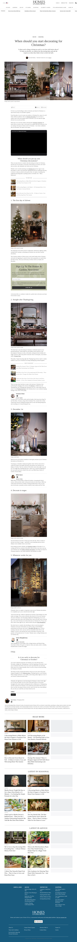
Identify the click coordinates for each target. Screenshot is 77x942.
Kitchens (28, 7)
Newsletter (44, 107)
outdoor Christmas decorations (28, 549)
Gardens (15, 7)
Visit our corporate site (61, 917)
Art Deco (13, 694)
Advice (50, 57)
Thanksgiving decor (21, 388)
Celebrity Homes (45, 7)
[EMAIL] (12, 702)
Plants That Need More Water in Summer (48, 10)
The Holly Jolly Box (33, 628)
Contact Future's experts (29, 927)
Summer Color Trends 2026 (65, 10)
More (70, 7)
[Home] (4, 7)
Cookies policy (43, 930)
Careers (57, 930)
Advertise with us (44, 927)
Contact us (57, 927)
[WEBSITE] (17, 396)
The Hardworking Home (59, 7)
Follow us (38, 107)
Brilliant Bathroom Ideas (45, 896)
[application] (29, 143)
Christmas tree (31, 168)
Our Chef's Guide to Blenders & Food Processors (59, 901)
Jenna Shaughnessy (41, 622)
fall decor (32, 385)
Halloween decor (26, 673)
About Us (11, 927)
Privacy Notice (40, 282)
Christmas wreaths (32, 546)
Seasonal (41, 36)
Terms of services (23, 282)
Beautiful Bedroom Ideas (45, 892)
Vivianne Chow (17, 356)
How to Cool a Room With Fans (14, 10)
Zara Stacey (33, 57)
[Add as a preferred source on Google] (38, 921)
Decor (21, 7)
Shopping (35, 7)
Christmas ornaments (37, 122)
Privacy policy (27, 930)
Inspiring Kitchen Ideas (45, 894)
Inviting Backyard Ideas (45, 898)
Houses (8, 7)
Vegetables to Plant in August (30, 10)
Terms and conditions (14, 930)
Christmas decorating (31, 116)
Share (14, 107)
